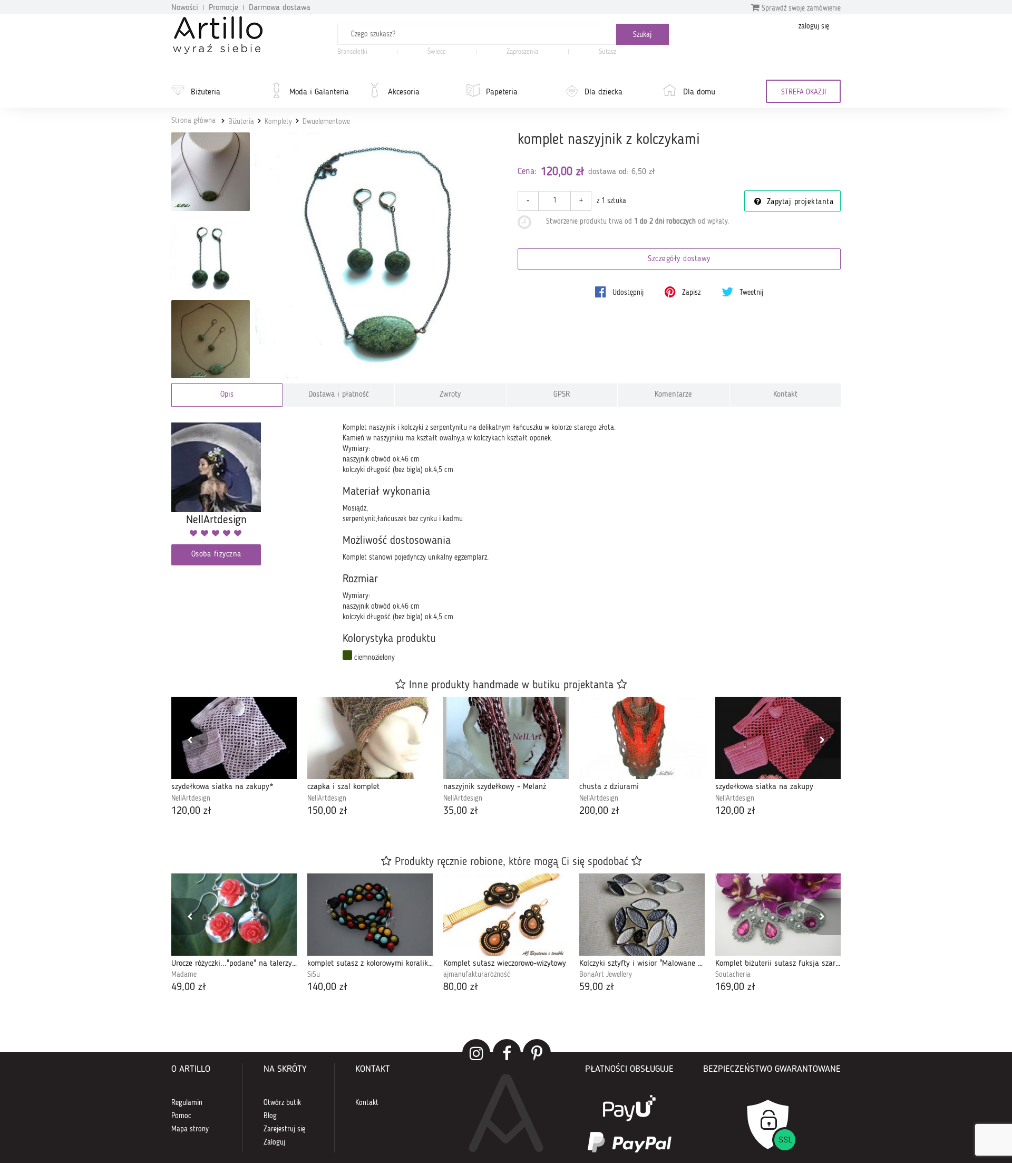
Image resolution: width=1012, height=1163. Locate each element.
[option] (234, 758)
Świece (436, 52)
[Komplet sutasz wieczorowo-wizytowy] (506, 914)
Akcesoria (404, 92)
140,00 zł (327, 987)
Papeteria (502, 92)
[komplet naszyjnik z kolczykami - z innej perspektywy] (210, 339)
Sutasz (607, 52)
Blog (270, 1116)
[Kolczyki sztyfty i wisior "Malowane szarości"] (642, 914)
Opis (226, 395)
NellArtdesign (190, 798)
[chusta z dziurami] (642, 738)
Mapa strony (190, 1129)
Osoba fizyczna (216, 555)
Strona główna (193, 120)
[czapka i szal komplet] (370, 738)
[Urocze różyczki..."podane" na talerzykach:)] (234, 914)
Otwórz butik (282, 1103)
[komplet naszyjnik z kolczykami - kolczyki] (210, 255)
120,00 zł (191, 811)
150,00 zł (327, 811)
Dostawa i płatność (338, 395)
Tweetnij (750, 292)
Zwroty (450, 395)
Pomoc (181, 1116)
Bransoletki (352, 52)
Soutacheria (733, 974)
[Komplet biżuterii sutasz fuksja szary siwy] (778, 914)
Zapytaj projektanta (798, 202)
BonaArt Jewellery (605, 974)
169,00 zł (735, 987)
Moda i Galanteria (319, 92)
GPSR (561, 395)
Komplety (278, 122)
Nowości (184, 8)
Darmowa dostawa (279, 8)
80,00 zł (460, 987)
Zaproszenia (522, 52)
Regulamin (186, 1103)
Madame (184, 974)
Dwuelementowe (326, 122)
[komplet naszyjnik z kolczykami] (378, 256)
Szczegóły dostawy (679, 259)
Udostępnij (627, 292)
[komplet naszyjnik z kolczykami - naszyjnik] (210, 171)
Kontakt (785, 395)
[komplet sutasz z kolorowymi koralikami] (370, 914)
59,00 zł (596, 987)
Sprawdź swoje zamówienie (800, 8)
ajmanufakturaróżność (476, 974)
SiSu (313, 974)
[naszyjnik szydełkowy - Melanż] (506, 738)
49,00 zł (188, 987)
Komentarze (673, 395)
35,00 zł (460, 811)
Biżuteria (205, 92)
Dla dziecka (603, 92)
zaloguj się (814, 26)
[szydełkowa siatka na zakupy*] (234, 738)
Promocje (223, 8)
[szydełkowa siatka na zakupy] (778, 738)
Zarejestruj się (284, 1129)
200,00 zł (599, 811)
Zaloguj (274, 1142)
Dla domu (699, 92)
